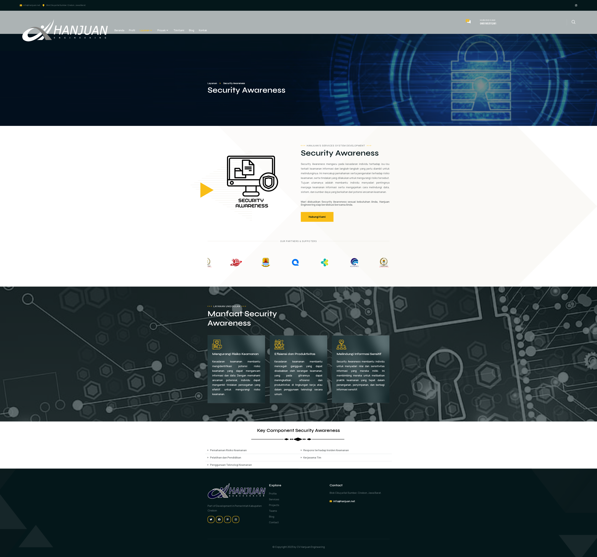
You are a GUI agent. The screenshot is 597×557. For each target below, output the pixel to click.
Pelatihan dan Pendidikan (225, 457)
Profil (132, 30)
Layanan (144, 30)
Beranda (119, 30)
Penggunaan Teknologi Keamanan (231, 465)
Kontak (203, 30)
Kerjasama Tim (312, 457)
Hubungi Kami (487, 20)
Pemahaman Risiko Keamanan (228, 450)
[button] (251, 450)
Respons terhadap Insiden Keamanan (326, 450)
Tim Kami (179, 30)
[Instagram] (576, 5)
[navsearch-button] (571, 22)
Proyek (161, 30)
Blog (191, 30)
